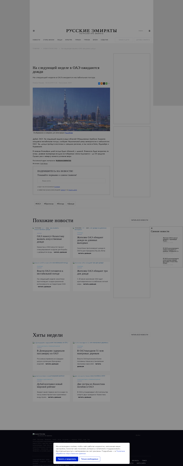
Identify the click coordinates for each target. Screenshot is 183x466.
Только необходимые (89, 459)
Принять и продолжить (67, 459)
